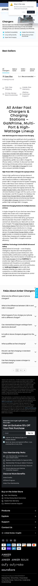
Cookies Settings (6, 582)
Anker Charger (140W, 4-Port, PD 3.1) (13, 190)
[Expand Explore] (35, 516)
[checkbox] (4, 437)
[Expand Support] (35, 522)
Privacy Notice (10, 439)
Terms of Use (19, 437)
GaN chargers (11, 259)
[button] (19, 297)
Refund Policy (15, 578)
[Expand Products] (35, 511)
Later (23, 12)
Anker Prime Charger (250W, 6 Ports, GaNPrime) (17, 196)
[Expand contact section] (35, 527)
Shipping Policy (6, 578)
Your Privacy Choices (7, 580)
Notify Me (31, 12)
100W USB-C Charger (11, 200)
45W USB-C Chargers (19, 166)
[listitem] (3, 540)
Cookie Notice (26, 580)
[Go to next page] (24, 370)
